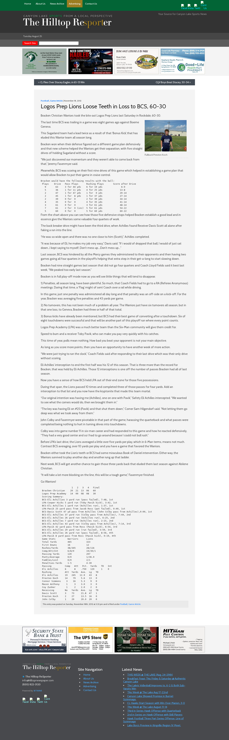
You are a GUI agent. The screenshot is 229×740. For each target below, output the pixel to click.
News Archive (57, 3)
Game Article (56, 100)
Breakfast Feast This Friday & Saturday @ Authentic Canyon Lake (154, 680)
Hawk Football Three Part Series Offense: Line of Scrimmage (153, 720)
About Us (40, 3)
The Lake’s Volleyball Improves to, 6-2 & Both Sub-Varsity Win (154, 687)
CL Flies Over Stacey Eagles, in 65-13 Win (62, 82)
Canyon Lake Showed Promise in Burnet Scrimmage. (148, 698)
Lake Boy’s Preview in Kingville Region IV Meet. (154, 725)
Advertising (74, 3)
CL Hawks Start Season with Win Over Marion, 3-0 (156, 703)
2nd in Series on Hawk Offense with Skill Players (154, 714)
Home (27, 3)
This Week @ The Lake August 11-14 (147, 706)
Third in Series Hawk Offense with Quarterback (154, 710)
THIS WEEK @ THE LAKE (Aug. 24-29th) (150, 674)
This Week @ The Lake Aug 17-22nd (147, 692)
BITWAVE (38, 690)
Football (45, 100)
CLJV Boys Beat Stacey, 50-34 (172, 82)
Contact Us (91, 3)
